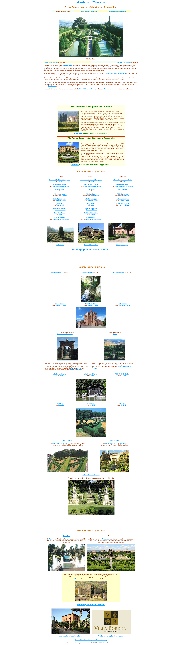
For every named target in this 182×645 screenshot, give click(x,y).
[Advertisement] (91, 99)
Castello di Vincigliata (91, 213)
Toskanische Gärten (50, 62)
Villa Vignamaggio (91, 199)
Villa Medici (59, 203)
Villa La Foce (114, 440)
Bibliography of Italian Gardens (91, 249)
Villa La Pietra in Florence (91, 475)
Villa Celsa (59, 403)
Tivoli (51, 539)
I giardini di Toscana (124, 62)
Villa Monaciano (59, 217)
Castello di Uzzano (59, 208)
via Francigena (104, 539)
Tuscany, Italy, (67, 65)
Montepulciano (110, 443)
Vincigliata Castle (59, 213)
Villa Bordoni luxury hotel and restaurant (111, 636)
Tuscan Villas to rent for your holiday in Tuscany (91, 640)
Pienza (115, 334)
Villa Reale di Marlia (59, 374)
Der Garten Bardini (119, 272)
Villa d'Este (66, 536)
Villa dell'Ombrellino (91, 245)
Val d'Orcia (122, 443)
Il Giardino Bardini (88, 272)
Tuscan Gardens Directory (117, 11)
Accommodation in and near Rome (70, 636)
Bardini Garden (56, 272)
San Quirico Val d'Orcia (59, 443)
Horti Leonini (67, 440)
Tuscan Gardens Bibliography (89, 11)
